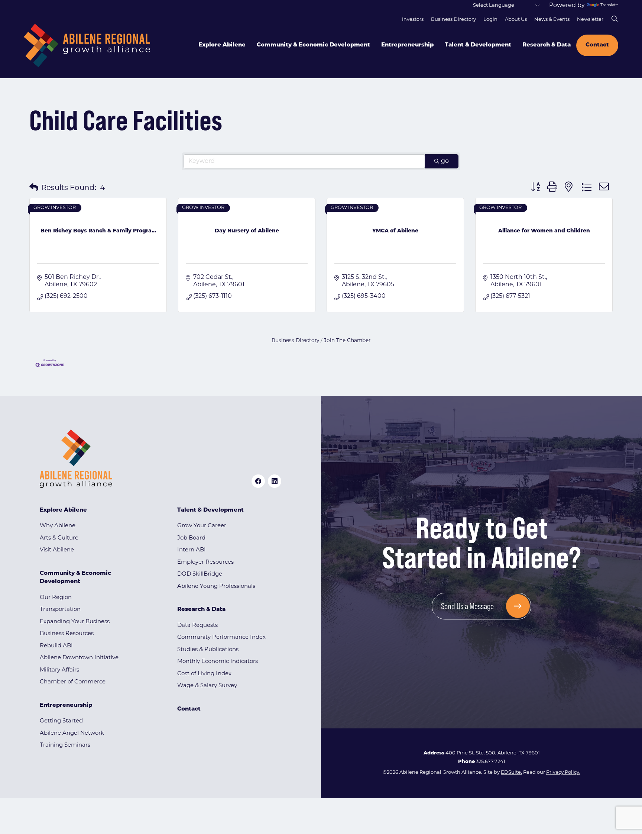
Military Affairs (59, 670)
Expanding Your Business (75, 622)
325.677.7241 (490, 761)
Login (490, 19)
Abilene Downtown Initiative (79, 658)
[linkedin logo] (274, 481)
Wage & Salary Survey (207, 686)
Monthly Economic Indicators (217, 661)
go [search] (445, 161)
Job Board (191, 538)
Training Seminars (65, 745)
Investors (413, 19)
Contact (597, 45)
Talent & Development (478, 45)
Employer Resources (205, 562)
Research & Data (546, 45)
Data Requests (197, 625)
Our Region (56, 597)
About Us (516, 19)
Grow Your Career (201, 526)
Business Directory (453, 19)
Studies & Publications (208, 650)
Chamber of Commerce (73, 682)
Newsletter (590, 19)
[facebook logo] (258, 481)
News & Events (552, 19)
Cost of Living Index (204, 674)
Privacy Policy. (563, 772)
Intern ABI (191, 550)
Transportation (60, 609)
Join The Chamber (347, 340)
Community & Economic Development (313, 45)
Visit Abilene (57, 550)
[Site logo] (87, 45)
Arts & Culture (59, 538)
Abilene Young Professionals (216, 586)
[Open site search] (614, 18)
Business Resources (67, 634)
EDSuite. (511, 772)
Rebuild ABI (56, 646)
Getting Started (61, 721)
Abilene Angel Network (72, 733)
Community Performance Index (221, 637)
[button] (33, 188)
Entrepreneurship (407, 45)
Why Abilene (57, 526)
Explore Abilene (222, 45)
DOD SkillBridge (199, 574)
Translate (609, 5)
